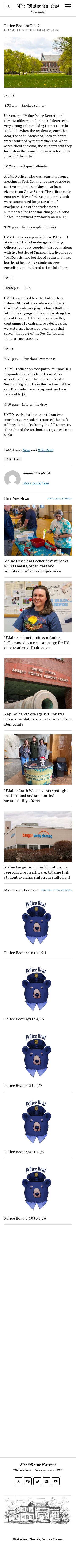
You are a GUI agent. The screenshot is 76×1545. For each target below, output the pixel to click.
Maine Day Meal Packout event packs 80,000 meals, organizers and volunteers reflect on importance (36, 565)
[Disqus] (38, 1281)
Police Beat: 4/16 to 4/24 (25, 952)
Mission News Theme (25, 1539)
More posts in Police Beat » (56, 889)
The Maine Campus (38, 6)
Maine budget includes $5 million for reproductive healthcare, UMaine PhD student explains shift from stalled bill (37, 872)
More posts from (36, 483)
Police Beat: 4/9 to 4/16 (24, 1018)
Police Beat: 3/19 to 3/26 (25, 1218)
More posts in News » (60, 498)
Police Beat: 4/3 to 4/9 (23, 1085)
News (26, 450)
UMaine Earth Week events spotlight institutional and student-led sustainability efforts (36, 795)
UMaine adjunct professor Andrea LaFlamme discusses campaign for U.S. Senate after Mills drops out (37, 642)
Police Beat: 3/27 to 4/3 (24, 1151)
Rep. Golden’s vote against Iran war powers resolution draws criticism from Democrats (38, 719)
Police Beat (45, 450)
